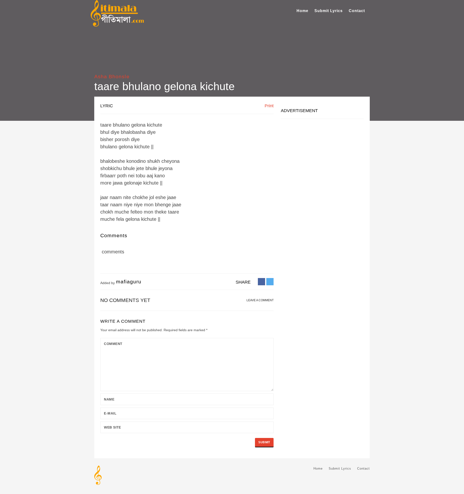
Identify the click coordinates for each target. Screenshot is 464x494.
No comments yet (125, 300)
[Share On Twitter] (270, 281)
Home (302, 11)
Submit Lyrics (328, 11)
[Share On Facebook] (261, 281)
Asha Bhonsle (112, 76)
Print (268, 105)
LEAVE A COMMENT (260, 300)
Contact (357, 11)
